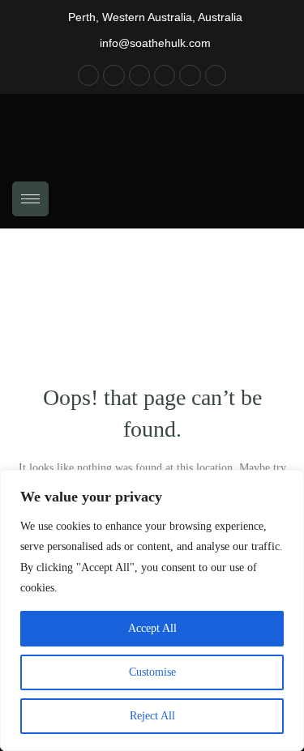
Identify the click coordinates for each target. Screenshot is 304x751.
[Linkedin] (215, 75)
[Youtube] (164, 75)
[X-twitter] (189, 75)
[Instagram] (113, 75)
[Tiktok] (139, 75)
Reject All (152, 716)
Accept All (152, 628)
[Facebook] (88, 75)
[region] (152, 610)
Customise (152, 672)
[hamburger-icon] (30, 198)
